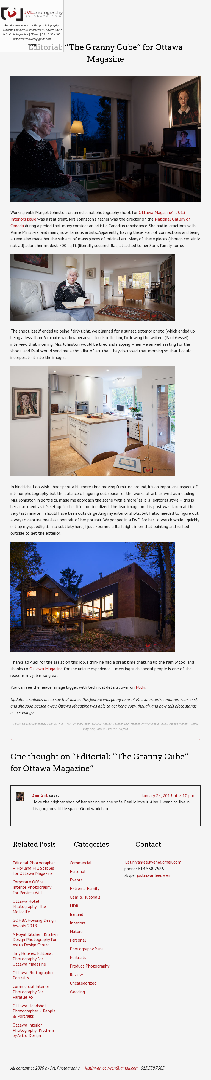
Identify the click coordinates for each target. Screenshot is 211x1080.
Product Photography (89, 966)
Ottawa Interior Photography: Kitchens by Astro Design (34, 1030)
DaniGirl (39, 795)
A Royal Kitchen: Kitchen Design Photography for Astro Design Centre (35, 939)
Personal (78, 940)
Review (76, 974)
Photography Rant (87, 949)
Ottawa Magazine (46, 668)
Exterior (173, 724)
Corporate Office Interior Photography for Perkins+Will (32, 887)
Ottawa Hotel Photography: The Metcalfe (29, 906)
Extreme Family (84, 888)
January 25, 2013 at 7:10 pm (167, 795)
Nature (76, 931)
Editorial (97, 724)
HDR (74, 906)
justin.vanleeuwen (153, 875)
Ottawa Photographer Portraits (33, 975)
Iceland (76, 914)
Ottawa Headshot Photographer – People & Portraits (34, 1011)
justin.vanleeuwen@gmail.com (111, 1068)
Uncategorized (83, 983)
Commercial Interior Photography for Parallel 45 (31, 991)
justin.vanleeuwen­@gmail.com (152, 862)
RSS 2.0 (117, 729)
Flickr (140, 687)
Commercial (80, 862)
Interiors (107, 724)
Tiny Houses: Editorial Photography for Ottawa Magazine (33, 958)
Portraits (118, 724)
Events (76, 880)
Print (109, 729)
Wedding (77, 992)
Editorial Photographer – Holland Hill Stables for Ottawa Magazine (34, 868)
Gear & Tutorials (85, 897)
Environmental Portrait (154, 724)
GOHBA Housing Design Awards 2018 (34, 922)
